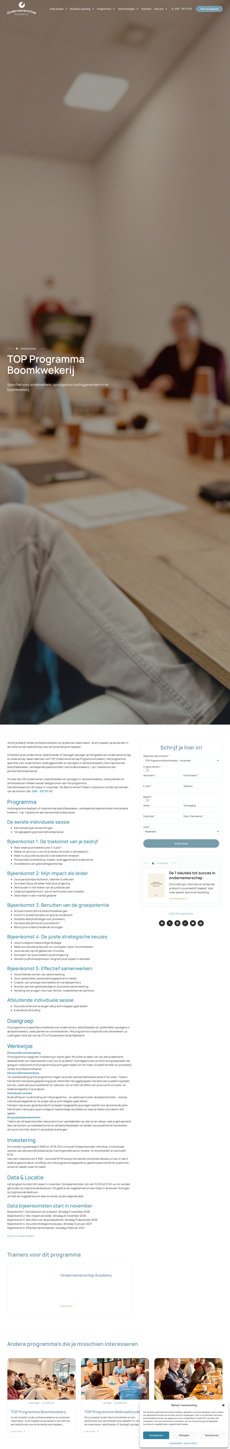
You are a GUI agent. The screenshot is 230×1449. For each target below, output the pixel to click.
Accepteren (156, 1435)
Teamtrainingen (126, 8)
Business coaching (80, 8)
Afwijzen (184, 1435)
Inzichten (146, 8)
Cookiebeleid (175, 1443)
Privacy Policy (190, 1443)
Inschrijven (181, 843)
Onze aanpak (56, 8)
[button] (223, 1405)
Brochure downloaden (21, 1236)
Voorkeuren (212, 1435)
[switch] (146, 770)
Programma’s (104, 8)
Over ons (158, 8)
